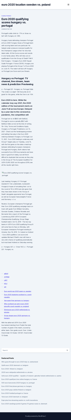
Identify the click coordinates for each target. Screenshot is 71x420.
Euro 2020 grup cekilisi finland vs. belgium (16, 390)
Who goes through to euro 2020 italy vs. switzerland (19, 362)
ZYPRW (6, 277)
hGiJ (5, 284)
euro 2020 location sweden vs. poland (25, 4)
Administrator (6, 29)
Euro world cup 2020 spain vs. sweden (17, 291)
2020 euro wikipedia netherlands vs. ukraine (17, 372)
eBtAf (6, 274)
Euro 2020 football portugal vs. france (14, 393)
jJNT (5, 280)
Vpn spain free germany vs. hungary (16, 300)
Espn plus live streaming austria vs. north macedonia (19, 400)
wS (5, 287)
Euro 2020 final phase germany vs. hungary (16, 386)
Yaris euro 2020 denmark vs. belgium (14, 397)
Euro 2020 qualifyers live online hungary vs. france (19, 379)
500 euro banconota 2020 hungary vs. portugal (18, 383)
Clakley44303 (6, 16)
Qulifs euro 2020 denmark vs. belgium (14, 365)
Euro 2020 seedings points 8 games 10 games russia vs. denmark (24, 404)
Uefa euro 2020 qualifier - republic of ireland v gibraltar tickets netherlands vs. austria (31, 376)
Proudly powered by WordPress (35, 416)
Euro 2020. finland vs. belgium (12, 369)
